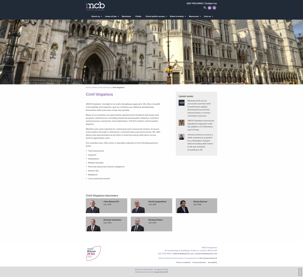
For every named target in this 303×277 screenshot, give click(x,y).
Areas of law (111, 16)
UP (300, 270)
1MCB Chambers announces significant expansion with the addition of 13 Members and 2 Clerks (200, 125)
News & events (177, 16)
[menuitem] (96, 16)
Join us (207, 16)
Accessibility (212, 262)
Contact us (211, 3)
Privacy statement (199, 262)
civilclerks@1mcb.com (183, 253)
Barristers (126, 16)
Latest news (186, 96)
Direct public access (155, 16)
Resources (194, 16)
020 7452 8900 (195, 3)
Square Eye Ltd (160, 272)
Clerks (138, 16)
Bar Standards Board (207, 258)
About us (95, 16)
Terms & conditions (183, 262)
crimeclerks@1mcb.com (206, 253)
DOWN (300, 274)
